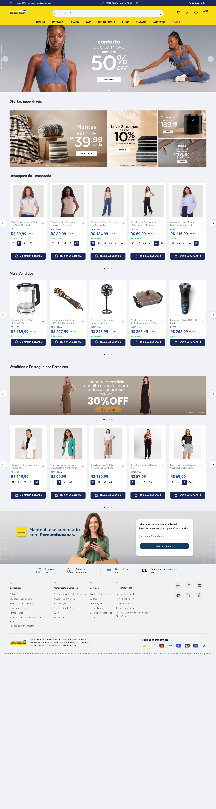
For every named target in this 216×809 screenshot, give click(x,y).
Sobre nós (14, 594)
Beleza (125, 22)
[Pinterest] (178, 595)
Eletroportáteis (106, 22)
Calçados (141, 22)
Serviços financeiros (100, 594)
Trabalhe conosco (18, 608)
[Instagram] (177, 585)
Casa (88, 22)
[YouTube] (199, 585)
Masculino (57, 22)
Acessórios (159, 22)
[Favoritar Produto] (43, 223)
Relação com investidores (22, 626)
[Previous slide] (5, 59)
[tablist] (108, 267)
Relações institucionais (21, 599)
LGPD (56, 613)
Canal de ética (122, 603)
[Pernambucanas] (18, 12)
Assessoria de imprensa (21, 603)
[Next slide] (211, 59)
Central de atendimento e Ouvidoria (70, 594)
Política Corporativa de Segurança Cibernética (132, 614)
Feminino (40, 22)
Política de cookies (125, 599)
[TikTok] (199, 595)
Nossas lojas (60, 603)
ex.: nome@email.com (152, 536)
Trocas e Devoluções (64, 608)
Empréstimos (96, 608)
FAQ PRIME (59, 617)
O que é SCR (95, 617)
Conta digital (96, 603)
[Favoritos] (196, 12)
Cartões (93, 599)
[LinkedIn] (188, 595)
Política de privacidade (126, 594)
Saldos (176, 22)
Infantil (75, 22)
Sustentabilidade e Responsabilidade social (27, 619)
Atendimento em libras (64, 599)
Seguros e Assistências (101, 613)
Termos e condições (125, 608)
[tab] (100, 90)
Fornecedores (16, 613)
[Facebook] (188, 585)
